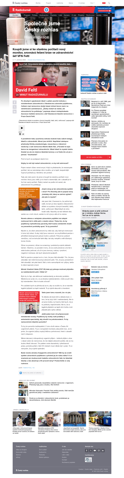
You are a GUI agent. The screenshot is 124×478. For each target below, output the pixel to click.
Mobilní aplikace (44, 457)
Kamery (67, 15)
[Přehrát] (22, 128)
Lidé (60, 15)
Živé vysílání (85, 85)
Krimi (93, 79)
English (106, 469)
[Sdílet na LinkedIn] (15, 111)
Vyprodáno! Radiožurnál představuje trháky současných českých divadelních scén (100, 134)
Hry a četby (85, 79)
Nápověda (65, 452)
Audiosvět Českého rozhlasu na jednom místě (93, 93)
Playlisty (53, 15)
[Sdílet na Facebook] (15, 102)
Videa (106, 15)
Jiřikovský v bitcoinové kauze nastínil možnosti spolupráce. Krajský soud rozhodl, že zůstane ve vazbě (23, 430)
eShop (18, 457)
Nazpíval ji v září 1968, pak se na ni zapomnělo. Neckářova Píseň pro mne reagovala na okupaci (101, 104)
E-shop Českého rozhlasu (90, 206)
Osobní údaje (88, 469)
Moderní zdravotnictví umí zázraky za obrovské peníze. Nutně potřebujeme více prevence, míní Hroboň (28, 193)
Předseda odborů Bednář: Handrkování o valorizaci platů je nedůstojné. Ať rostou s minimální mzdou (100, 187)
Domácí (15, 15)
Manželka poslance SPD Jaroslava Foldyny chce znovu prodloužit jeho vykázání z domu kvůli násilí (48, 430)
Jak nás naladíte (67, 450)
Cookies (81, 469)
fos (34, 368)
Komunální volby (21, 452)
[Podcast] (20, 134)
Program (48, 3)
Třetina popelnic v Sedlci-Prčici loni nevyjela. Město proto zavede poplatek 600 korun (100, 429)
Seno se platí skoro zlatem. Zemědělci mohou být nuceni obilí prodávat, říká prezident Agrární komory (101, 169)
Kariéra (64, 457)
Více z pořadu (86, 164)
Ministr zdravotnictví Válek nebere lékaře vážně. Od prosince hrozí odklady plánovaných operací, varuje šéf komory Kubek (28, 296)
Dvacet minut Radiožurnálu (36, 60)
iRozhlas (38, 3)
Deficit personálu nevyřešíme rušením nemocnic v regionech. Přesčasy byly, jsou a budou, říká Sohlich (51, 384)
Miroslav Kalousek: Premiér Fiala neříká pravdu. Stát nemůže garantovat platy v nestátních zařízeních (51, 391)
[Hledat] (109, 3)
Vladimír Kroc (27, 368)
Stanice (71, 3)
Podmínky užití (98, 469)
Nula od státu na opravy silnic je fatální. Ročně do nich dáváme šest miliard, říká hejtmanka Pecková (100, 196)
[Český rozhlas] (20, 3)
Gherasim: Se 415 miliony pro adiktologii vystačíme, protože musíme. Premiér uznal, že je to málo (100, 178)
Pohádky (85, 82)
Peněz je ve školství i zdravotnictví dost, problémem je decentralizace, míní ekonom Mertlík (49, 399)
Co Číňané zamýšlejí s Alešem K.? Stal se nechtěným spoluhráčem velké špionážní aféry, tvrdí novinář (101, 114)
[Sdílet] (23, 134)
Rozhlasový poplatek (68, 462)
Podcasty (42, 455)
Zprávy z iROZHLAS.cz (21, 410)
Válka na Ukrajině (21, 450)
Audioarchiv (44, 15)
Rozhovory (90, 15)
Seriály (98, 15)
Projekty (81, 15)
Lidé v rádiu (65, 455)
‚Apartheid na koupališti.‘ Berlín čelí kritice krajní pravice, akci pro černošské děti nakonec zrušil (74, 429)
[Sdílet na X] (15, 107)
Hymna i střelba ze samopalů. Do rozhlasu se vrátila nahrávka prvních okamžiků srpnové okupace (100, 125)
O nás (74, 15)
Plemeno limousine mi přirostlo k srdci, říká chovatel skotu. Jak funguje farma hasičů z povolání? (99, 144)
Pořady (35, 15)
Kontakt (64, 460)
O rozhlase (82, 3)
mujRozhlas (60, 3)
